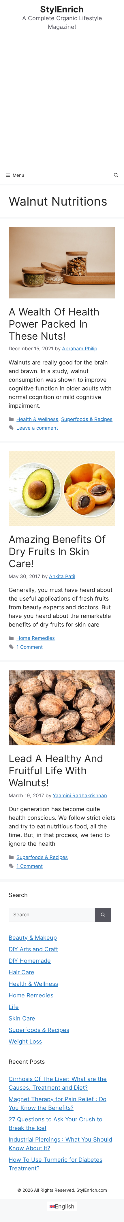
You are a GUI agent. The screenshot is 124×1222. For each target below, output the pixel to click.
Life (14, 1006)
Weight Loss (25, 1041)
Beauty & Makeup (33, 937)
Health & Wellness (37, 419)
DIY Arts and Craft (33, 949)
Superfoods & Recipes (86, 419)
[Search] (103, 915)
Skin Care (22, 1018)
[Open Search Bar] (116, 175)
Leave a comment (37, 428)
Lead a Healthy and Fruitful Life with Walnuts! (56, 770)
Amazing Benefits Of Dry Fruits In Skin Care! (57, 551)
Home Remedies (35, 638)
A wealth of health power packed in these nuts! (54, 324)
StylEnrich (62, 9)
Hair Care (21, 972)
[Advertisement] (62, 102)
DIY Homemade (30, 960)
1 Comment (29, 647)
